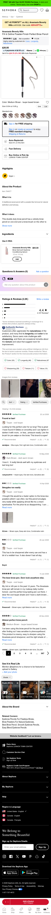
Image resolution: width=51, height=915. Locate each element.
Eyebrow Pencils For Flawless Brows (18, 719)
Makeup (5, 16)
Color (28, 41)
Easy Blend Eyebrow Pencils (14, 727)
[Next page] (48, 653)
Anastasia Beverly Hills (13, 31)
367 (42, 653)
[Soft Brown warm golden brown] (5, 116)
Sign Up (42, 847)
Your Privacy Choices (10, 889)
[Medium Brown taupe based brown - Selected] (29, 116)
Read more (7, 507)
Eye (12, 16)
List (45, 106)
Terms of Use (19, 886)
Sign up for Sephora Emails (14, 841)
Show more (7, 225)
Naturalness (7, 43)
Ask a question (24, 38)
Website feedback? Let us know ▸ (25, 736)
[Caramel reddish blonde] (23, 116)
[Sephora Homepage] (9, 10)
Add (17, 259)
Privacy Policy (7, 886)
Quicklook (7, 253)
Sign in (12, 129)
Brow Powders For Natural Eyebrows (18, 721)
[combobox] (28, 10)
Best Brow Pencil (9, 724)
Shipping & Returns (17, 134)
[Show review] (10, 388)
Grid (39, 106)
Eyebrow (19, 16)
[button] (34, 51)
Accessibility (31, 886)
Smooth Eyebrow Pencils (28, 724)
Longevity (34, 41)
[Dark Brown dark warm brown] (35, 116)
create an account (25, 129)
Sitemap (41, 886)
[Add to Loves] (47, 102)
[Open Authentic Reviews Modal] (26, 327)
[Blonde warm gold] (11, 116)
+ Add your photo (9, 672)
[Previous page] (3, 653)
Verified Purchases (40, 402)
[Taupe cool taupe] (17, 116)
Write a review (43, 299)
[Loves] (41, 10)
